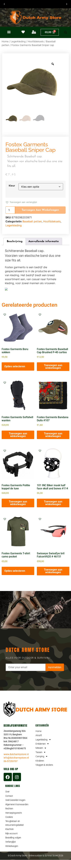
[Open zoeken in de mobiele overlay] (65, 32)
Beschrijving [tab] (14, 241)
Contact (9, 796)
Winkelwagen (11, 846)
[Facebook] (8, 777)
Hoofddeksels (36, 41)
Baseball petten (32, 221)
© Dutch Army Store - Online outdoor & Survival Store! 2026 (35, 855)
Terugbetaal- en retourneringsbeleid (14, 823)
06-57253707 (11, 761)
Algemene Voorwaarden (16, 804)
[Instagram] (17, 777)
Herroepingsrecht (13, 813)
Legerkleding (18, 41)
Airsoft (39, 735)
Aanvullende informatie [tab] (43, 241)
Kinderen (40, 760)
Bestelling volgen (13, 837)
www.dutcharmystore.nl (16, 754)
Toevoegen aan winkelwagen (40, 210)
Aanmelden (54, 667)
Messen (39, 748)
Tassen (39, 752)
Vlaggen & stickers (44, 765)
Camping (40, 756)
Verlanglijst (10, 841)
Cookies (9, 817)
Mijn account (11, 833)
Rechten (9, 808)
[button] (9, 32)
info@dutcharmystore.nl (16, 757)
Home (5, 41)
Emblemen (41, 743)
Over (7, 791)
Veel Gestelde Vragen (15, 800)
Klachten (9, 829)
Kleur (12, 185)
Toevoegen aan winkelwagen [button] (53, 366)
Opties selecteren (14, 366)
